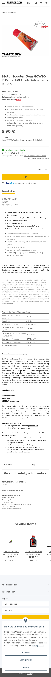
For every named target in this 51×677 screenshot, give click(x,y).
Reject (26, 667)
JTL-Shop (30, 674)
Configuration (26, 660)
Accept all (26, 652)
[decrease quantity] (5, 169)
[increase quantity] (46, 169)
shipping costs (26, 140)
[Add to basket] (25, 177)
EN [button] (28, 2)
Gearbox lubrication (20, 97)
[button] (36, 2)
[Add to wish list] (43, 24)
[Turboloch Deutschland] (14, 3)
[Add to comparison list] (36, 24)
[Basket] (46, 2)
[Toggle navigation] (3, 1)
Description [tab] (8, 191)
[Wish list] (41, 2)
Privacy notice (38, 645)
